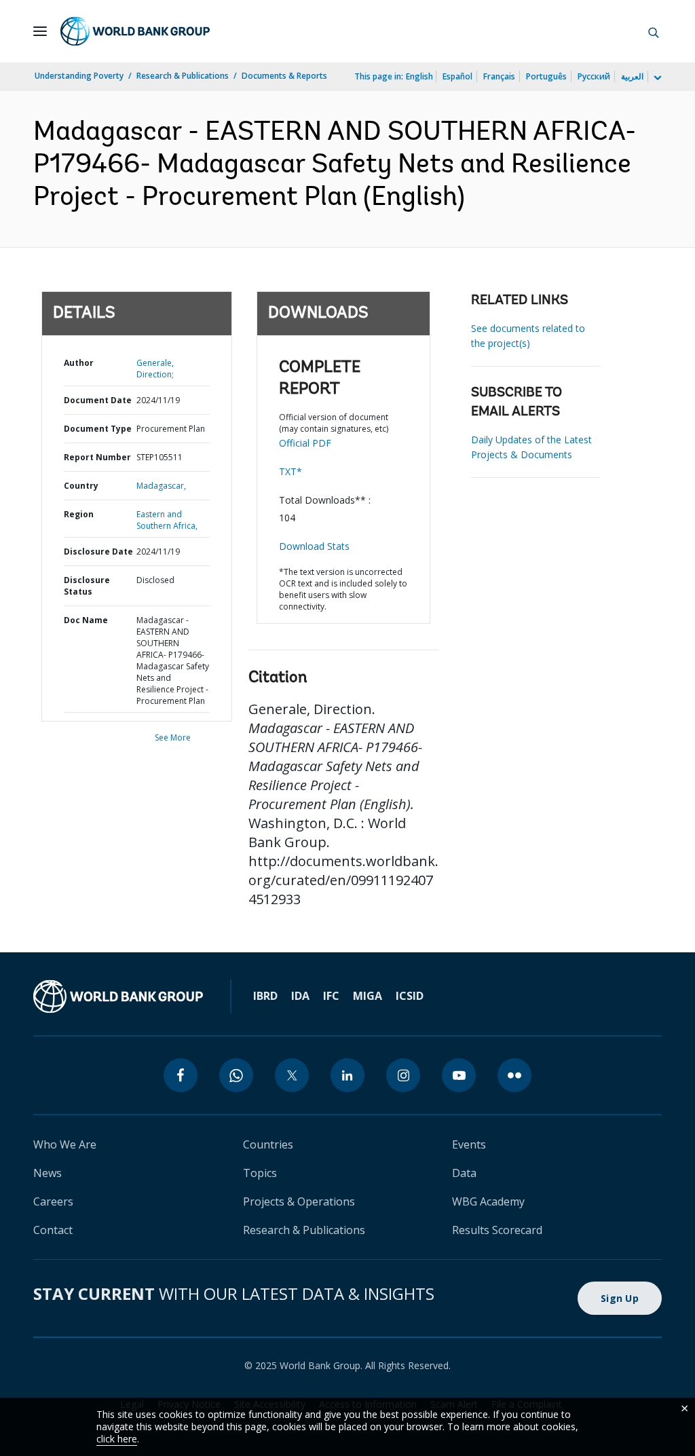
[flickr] (514, 1075)
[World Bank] (118, 996)
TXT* (290, 471)
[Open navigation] (40, 31)
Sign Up (620, 1298)
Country (81, 485)
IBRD (265, 995)
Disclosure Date (98, 551)
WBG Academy (488, 1201)
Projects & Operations (299, 1201)
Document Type (98, 428)
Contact (53, 1229)
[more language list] (656, 78)
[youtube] (459, 1075)
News (47, 1172)
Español (457, 76)
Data (464, 1172)
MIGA (367, 995)
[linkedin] (347, 1075)
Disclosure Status (87, 585)
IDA (300, 995)
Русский (594, 76)
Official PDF (305, 442)
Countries (268, 1144)
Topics (260, 1172)
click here (116, 1438)
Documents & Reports (284, 75)
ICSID (410, 995)
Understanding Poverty (79, 75)
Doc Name (86, 620)
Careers (53, 1201)
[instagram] (403, 1075)
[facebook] (181, 1075)
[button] (653, 31)
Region (79, 514)
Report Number (97, 457)
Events (469, 1144)
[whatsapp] (236, 1075)
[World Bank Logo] (135, 31)
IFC (331, 995)
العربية (632, 76)
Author (79, 363)
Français (499, 76)
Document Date (98, 400)
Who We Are (64, 1144)
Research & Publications (182, 75)
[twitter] (292, 1075)
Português (546, 76)
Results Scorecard (497, 1229)
